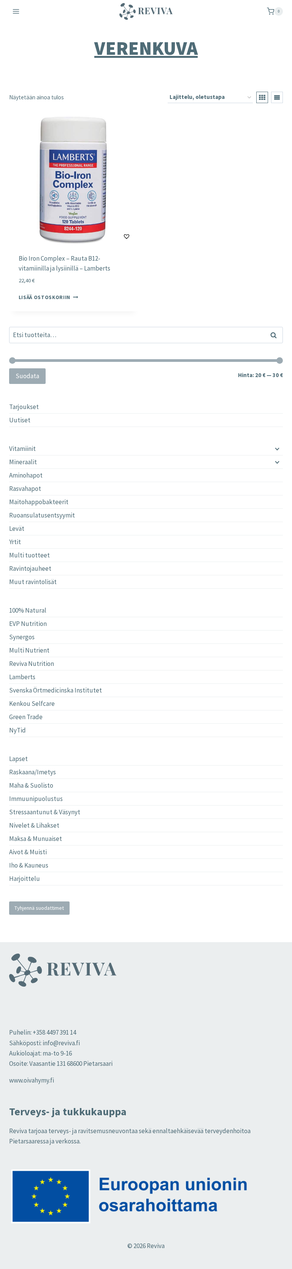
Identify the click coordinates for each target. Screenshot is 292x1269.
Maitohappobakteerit (38, 502)
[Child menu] (276, 448)
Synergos (22, 637)
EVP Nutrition (28, 623)
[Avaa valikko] (16, 11)
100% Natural (27, 610)
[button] (107, 236)
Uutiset (19, 420)
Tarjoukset (24, 407)
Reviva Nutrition (31, 663)
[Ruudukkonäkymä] (262, 97)
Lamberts (22, 677)
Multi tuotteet (29, 555)
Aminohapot (26, 475)
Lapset (18, 759)
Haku (275, 335)
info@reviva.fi (61, 1043)
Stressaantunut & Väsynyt (44, 812)
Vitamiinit (22, 448)
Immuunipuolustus (36, 799)
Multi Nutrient (29, 650)
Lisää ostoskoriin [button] (45, 297)
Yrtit (15, 542)
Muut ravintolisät (33, 582)
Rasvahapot (25, 488)
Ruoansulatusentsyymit (42, 515)
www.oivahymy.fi (31, 1080)
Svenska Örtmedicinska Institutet (55, 690)
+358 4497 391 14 (54, 1032)
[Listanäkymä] (277, 97)
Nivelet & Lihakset (34, 825)
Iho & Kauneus (28, 865)
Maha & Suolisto (31, 785)
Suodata (27, 376)
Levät (16, 528)
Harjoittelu (24, 878)
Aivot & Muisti (28, 852)
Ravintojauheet (30, 568)
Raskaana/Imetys (32, 772)
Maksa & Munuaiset (35, 838)
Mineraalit (23, 462)
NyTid (17, 730)
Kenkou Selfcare (32, 703)
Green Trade (26, 717)
